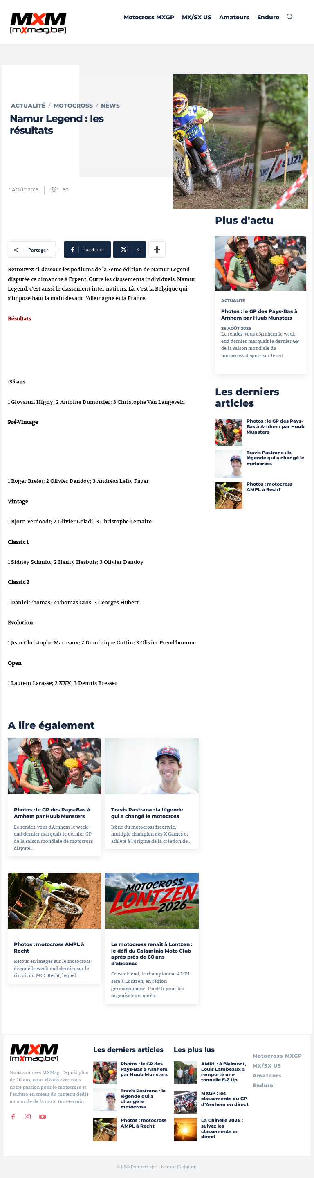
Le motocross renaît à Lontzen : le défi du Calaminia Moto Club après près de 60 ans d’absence (151, 953)
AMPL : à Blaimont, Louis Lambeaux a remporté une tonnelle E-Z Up (223, 1072)
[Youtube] (42, 1116)
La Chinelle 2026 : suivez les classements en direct (222, 1128)
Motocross (73, 105)
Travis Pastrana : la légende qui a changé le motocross (147, 812)
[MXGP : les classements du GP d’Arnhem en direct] (185, 1102)
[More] (157, 249)
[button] (289, 16)
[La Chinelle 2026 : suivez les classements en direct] (185, 1129)
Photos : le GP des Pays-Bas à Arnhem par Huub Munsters (52, 812)
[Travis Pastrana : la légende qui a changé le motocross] (151, 766)
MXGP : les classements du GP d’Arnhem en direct (225, 1098)
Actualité (28, 105)
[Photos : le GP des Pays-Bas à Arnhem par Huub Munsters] (54, 766)
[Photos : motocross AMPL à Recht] (54, 901)
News (110, 105)
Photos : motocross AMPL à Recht (269, 486)
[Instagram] (28, 1116)
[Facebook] (13, 1116)
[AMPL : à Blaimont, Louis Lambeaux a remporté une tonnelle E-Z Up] (185, 1072)
